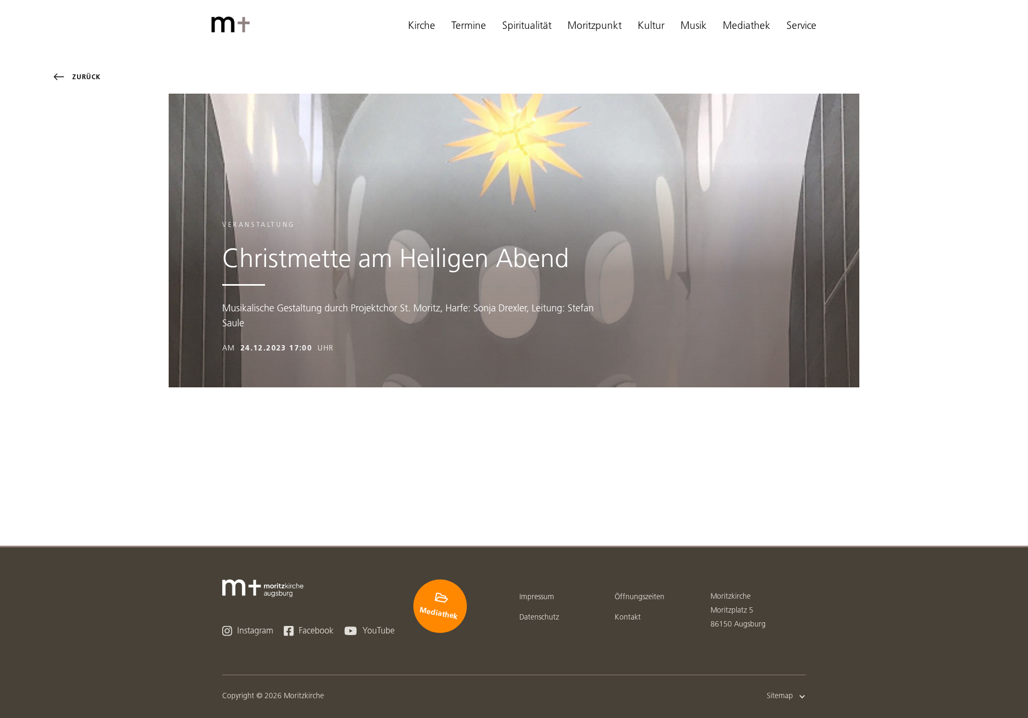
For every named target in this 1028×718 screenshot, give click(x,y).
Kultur (651, 26)
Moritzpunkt (595, 26)
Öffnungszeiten (639, 597)
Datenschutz (539, 618)
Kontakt (628, 618)
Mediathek (746, 26)
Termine (468, 26)
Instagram (247, 631)
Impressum (536, 597)
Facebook (309, 631)
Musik (694, 26)
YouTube (369, 631)
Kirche (421, 26)
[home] (232, 25)
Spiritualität (526, 26)
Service (802, 26)
